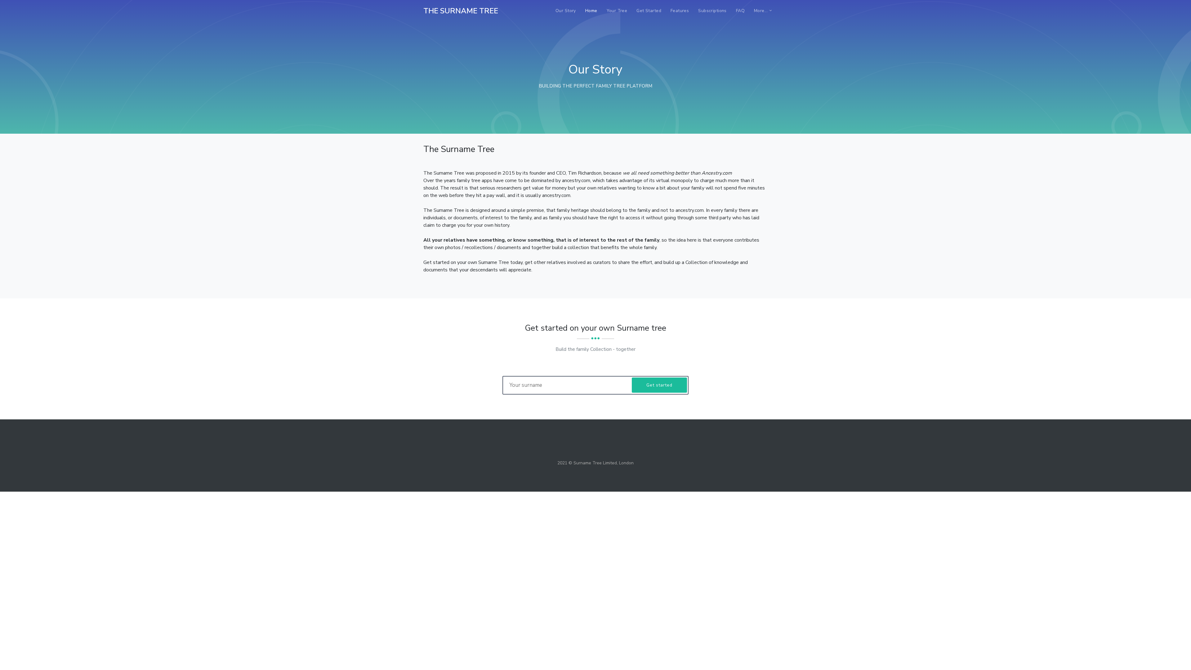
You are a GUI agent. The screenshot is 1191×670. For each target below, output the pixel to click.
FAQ (740, 11)
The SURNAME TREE (460, 11)
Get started (659, 385)
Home (591, 11)
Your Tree (617, 11)
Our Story (565, 11)
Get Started (648, 11)
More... (761, 11)
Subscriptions (712, 11)
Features (680, 11)
